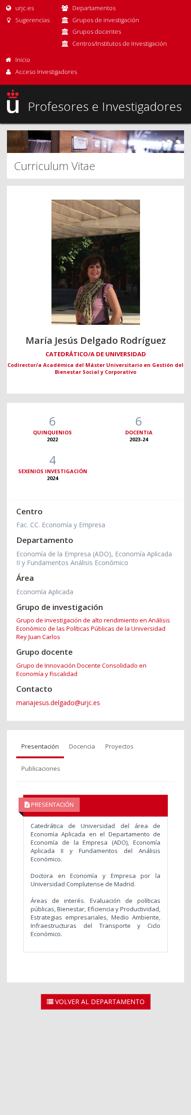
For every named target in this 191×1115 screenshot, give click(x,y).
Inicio (22, 59)
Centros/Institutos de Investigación (119, 43)
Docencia (82, 746)
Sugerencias (32, 20)
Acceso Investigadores (46, 71)
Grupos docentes (96, 31)
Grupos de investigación (105, 20)
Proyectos (119, 746)
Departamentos (93, 8)
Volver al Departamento (99, 1001)
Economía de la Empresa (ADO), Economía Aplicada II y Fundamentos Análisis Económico (94, 558)
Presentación (40, 746)
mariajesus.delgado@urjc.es (58, 702)
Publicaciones (40, 768)
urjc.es (24, 8)
